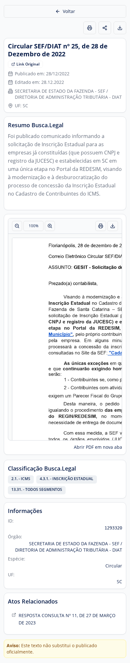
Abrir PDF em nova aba (98, 447)
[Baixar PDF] (112, 226)
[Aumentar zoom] (50, 226)
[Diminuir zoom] (17, 226)
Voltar (69, 11)
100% (33, 225)
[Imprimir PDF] (100, 226)
